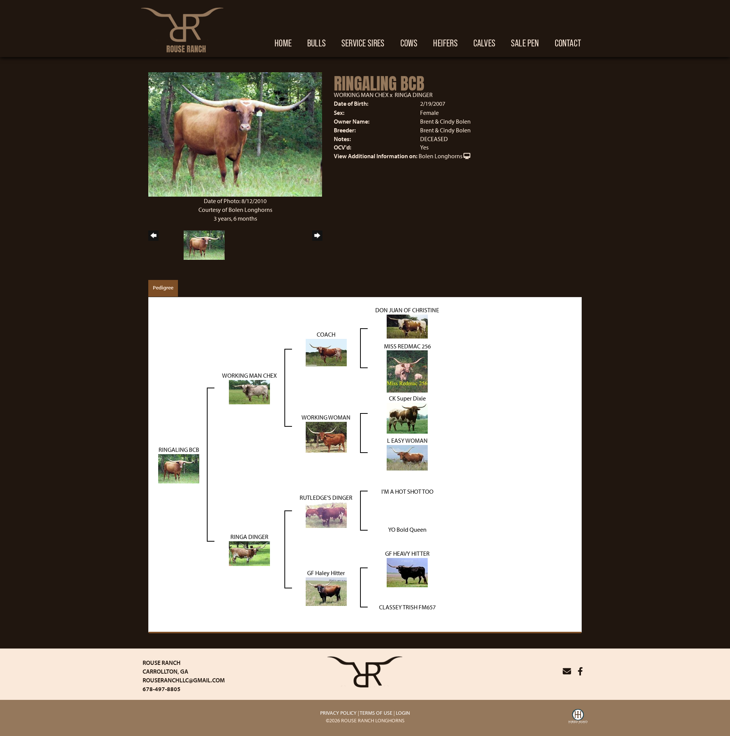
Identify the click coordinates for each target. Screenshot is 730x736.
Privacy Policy (338, 712)
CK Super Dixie (407, 398)
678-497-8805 (162, 689)
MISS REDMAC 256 (407, 346)
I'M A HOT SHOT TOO (407, 491)
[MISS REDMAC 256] (407, 371)
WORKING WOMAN (326, 417)
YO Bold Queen (407, 529)
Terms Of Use (376, 712)
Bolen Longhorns (440, 156)
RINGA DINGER (414, 95)
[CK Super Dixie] (407, 417)
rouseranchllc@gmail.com (184, 680)
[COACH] (326, 352)
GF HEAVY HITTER (407, 553)
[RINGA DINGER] (249, 553)
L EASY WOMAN (407, 440)
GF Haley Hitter (326, 573)
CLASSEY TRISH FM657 (407, 607)
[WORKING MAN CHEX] (249, 391)
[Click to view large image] (235, 133)
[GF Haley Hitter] (326, 591)
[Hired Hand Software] (577, 717)
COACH (326, 334)
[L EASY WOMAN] (407, 457)
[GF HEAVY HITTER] (407, 572)
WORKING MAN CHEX (361, 95)
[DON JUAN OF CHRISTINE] (407, 325)
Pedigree (163, 287)
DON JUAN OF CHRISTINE (407, 310)
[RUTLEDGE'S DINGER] (326, 514)
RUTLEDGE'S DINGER (326, 497)
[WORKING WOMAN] (326, 436)
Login (403, 712)
